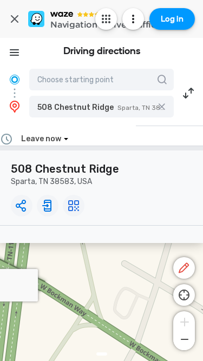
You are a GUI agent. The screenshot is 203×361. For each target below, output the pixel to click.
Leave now (41, 138)
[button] (101, 106)
